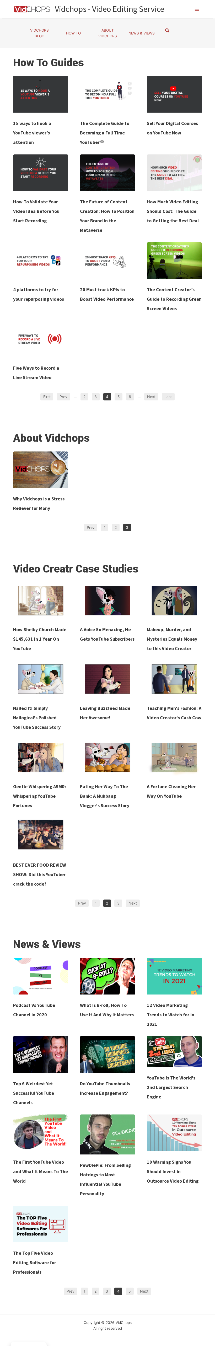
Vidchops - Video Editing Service (109, 9)
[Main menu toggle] (197, 9)
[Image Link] (40, 94)
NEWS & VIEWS (141, 33)
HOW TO (73, 33)
